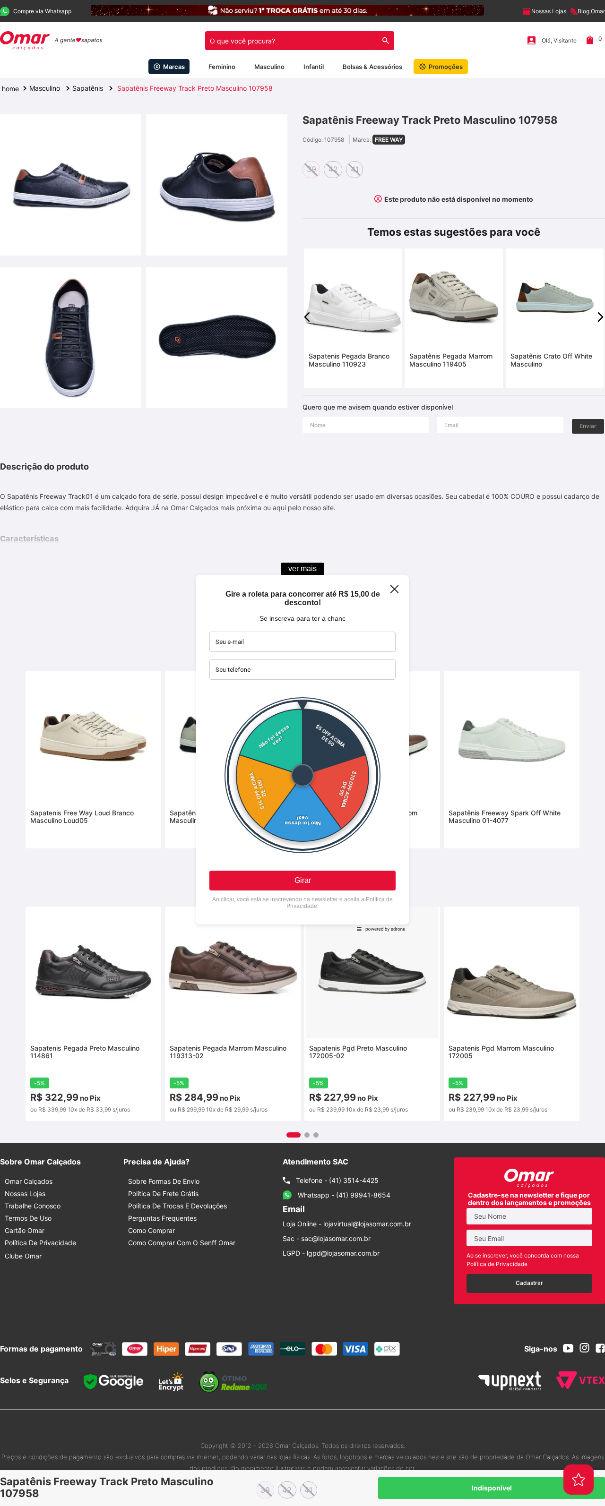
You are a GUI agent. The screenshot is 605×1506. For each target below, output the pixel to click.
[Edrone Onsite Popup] (302, 753)
